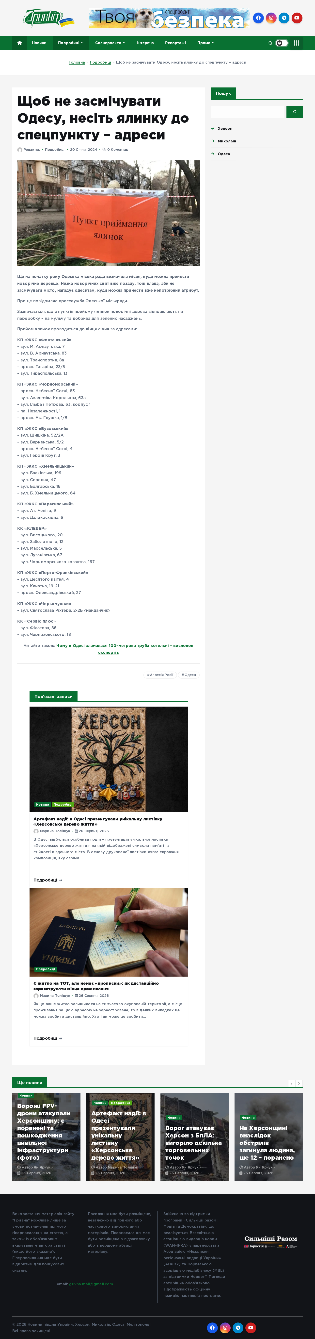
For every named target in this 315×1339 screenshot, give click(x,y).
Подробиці (68, 43)
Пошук (223, 93)
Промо (203, 43)
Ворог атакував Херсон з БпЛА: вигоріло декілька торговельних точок (119, 1143)
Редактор (32, 149)
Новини (39, 43)
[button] (292, 1083)
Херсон (225, 128)
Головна (77, 62)
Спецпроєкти (108, 43)
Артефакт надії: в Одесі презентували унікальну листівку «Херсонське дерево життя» (44, 1135)
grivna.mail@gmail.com (91, 1284)
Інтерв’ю (145, 43)
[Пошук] (294, 112)
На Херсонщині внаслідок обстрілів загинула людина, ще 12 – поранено (193, 1143)
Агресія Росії (161, 675)
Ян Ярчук (116, 1167)
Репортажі (175, 43)
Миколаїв (227, 141)
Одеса (190, 675)
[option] (46, 1137)
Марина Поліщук (55, 831)
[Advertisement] (257, 202)
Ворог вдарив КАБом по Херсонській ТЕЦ (266, 1150)
